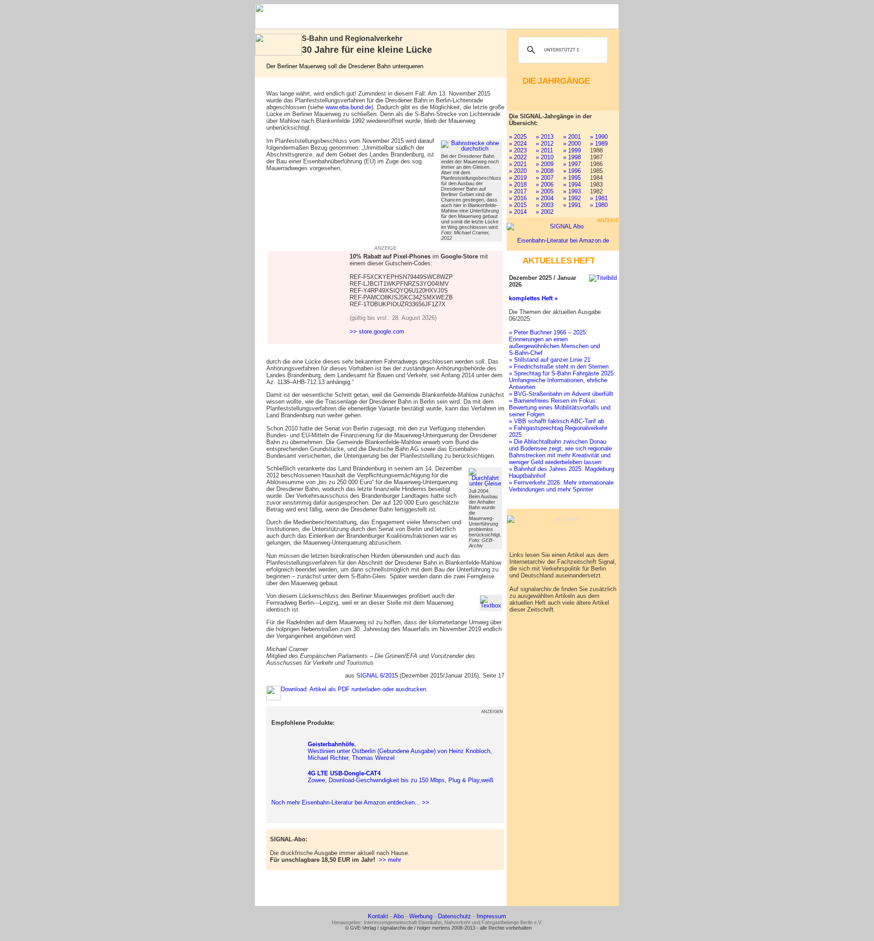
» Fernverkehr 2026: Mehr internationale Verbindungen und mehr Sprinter (561, 486)
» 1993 (572, 191)
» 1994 (572, 184)
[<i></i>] (490, 602)
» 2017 (518, 191)
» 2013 (545, 136)
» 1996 (572, 170)
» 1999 (572, 150)
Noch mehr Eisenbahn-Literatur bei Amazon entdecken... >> (348, 802)
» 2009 (545, 164)
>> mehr (390, 859)
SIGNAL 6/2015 (377, 675)
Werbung (420, 916)
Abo (398, 916)
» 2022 (518, 157)
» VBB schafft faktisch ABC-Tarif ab (556, 421)
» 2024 (518, 143)
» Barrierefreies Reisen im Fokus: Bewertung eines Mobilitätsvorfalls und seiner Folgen (559, 407)
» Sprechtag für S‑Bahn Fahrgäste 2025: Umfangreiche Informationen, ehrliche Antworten (562, 380)
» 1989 (599, 143)
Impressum (491, 916)
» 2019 (518, 177)
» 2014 (518, 211)
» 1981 (599, 198)
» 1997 (572, 164)
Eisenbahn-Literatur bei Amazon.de (563, 240)
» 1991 (572, 205)
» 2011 (544, 150)
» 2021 (518, 164)
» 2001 (572, 136)
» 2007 (545, 177)
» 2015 (518, 205)
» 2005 (545, 191)
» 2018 (518, 184)
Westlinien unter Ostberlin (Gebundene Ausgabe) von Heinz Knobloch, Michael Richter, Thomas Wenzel (400, 751)
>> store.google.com (377, 331)
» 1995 (572, 177)
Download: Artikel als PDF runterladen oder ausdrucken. (354, 689)
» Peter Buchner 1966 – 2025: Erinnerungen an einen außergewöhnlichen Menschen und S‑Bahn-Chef (554, 342)
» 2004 (545, 198)
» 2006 (545, 184)
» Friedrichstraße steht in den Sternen (559, 366)
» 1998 (572, 157)
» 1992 (572, 198)
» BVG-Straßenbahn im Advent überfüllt (561, 393)
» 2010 (545, 157)
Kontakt (378, 916)
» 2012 (545, 143)
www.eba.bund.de (348, 107)
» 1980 (599, 205)
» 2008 (545, 170)
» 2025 (518, 136)
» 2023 (518, 150)
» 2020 (518, 170)
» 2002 (545, 211)
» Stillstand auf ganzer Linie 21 (549, 359)
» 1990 (599, 136)
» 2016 (518, 198)
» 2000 (572, 143)
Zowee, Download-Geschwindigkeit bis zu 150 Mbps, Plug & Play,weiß (400, 777)
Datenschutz (454, 916)
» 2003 (545, 205)
